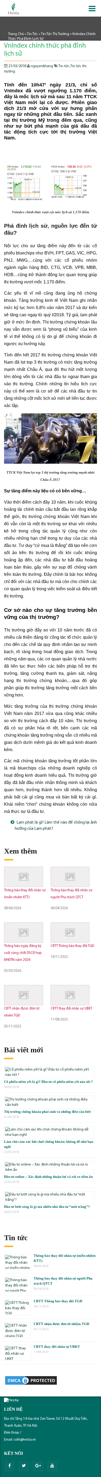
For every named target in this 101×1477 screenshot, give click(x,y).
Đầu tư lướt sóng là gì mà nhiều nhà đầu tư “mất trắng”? (47, 1207)
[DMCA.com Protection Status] (31, 1380)
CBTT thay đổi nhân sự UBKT (71, 1008)
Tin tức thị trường (55, 34)
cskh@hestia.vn (24, 1439)
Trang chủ (16, 34)
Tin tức (32, 34)
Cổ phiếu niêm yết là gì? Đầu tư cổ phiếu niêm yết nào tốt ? (48, 1082)
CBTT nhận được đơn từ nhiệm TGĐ (61, 1324)
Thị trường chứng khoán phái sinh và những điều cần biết (47, 1112)
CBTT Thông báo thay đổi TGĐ (72, 946)
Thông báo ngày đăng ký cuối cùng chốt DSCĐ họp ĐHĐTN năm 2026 (22, 953)
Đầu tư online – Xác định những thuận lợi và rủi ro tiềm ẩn (48, 1177)
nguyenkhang (42, 66)
